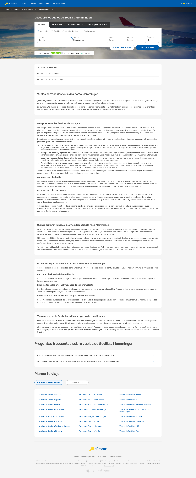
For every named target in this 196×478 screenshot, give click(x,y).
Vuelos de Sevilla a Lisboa (50, 395)
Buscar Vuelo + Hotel (122, 47)
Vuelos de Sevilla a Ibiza (129, 400)
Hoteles (33, 4)
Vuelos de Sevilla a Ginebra (50, 431)
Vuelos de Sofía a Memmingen (52, 416)
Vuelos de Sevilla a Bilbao (49, 404)
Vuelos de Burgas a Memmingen (92, 416)
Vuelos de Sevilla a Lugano (90, 426)
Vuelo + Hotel (44, 4)
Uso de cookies (101, 456)
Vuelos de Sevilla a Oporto (50, 400)
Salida (111, 37)
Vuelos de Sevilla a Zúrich (90, 421)
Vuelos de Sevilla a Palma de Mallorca (135, 404)
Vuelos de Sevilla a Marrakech (91, 400)
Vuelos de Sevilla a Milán (129, 426)
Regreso (130, 37)
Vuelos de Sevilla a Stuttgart (51, 421)
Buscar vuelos (147, 47)
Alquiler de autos (59, 4)
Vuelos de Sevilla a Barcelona (51, 409)
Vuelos (24, 4)
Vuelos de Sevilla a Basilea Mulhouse (54, 426)
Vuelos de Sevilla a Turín (89, 431)
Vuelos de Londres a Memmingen (93, 409)
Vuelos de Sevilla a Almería (90, 395)
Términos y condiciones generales (84, 456)
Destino (76, 37)
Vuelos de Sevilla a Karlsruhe (131, 421)
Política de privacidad (115, 456)
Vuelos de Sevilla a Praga (130, 431)
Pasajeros (150, 37)
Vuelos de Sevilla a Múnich (130, 416)
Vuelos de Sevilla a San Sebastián (93, 404)
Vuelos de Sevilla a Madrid (130, 395)
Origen (41, 37)
